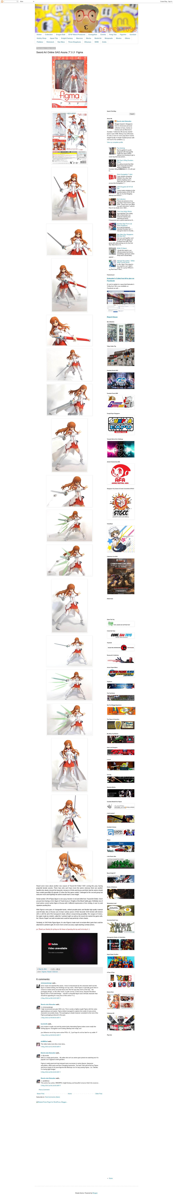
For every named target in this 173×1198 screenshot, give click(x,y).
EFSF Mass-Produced (76, 34)
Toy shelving (121, 148)
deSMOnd (44, 1041)
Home (70, 1093)
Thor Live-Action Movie (124, 211)
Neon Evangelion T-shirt (124, 174)
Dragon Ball (60, 34)
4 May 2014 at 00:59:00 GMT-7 (51, 1035)
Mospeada (109, 38)
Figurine (123, 34)
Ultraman (87, 42)
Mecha (88, 38)
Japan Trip (54, 38)
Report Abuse (112, 317)
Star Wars (61, 42)
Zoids (104, 42)
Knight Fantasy (67, 38)
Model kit (98, 38)
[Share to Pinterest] (59, 969)
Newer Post (40, 1093)
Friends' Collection (52, 971)
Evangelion (93, 34)
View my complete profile (115, 142)
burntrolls (44, 1024)
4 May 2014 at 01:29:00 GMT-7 (51, 1046)
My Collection (121, 199)
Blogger (95, 1193)
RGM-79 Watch (122, 248)
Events (103, 34)
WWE (97, 42)
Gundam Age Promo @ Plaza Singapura (124, 224)
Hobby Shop (41, 38)
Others (127, 38)
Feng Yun (113, 34)
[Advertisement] (121, 78)
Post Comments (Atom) (52, 1097)
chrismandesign (46, 983)
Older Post (98, 1093)
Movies (118, 38)
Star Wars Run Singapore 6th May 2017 (125, 235)
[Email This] (52, 969)
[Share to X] (55, 969)
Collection (49, 34)
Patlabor (40, 42)
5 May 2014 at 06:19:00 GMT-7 (51, 1085)
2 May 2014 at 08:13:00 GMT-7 (51, 998)
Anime (39, 34)
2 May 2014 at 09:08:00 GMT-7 (51, 1017)
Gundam (133, 34)
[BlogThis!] (54, 969)
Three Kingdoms (74, 42)
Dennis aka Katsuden (48, 1004)
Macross (79, 38)
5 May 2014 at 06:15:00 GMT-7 (51, 1072)
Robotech (50, 42)
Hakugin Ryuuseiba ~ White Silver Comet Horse (126, 261)
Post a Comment (44, 1089)
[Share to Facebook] (57, 969)
